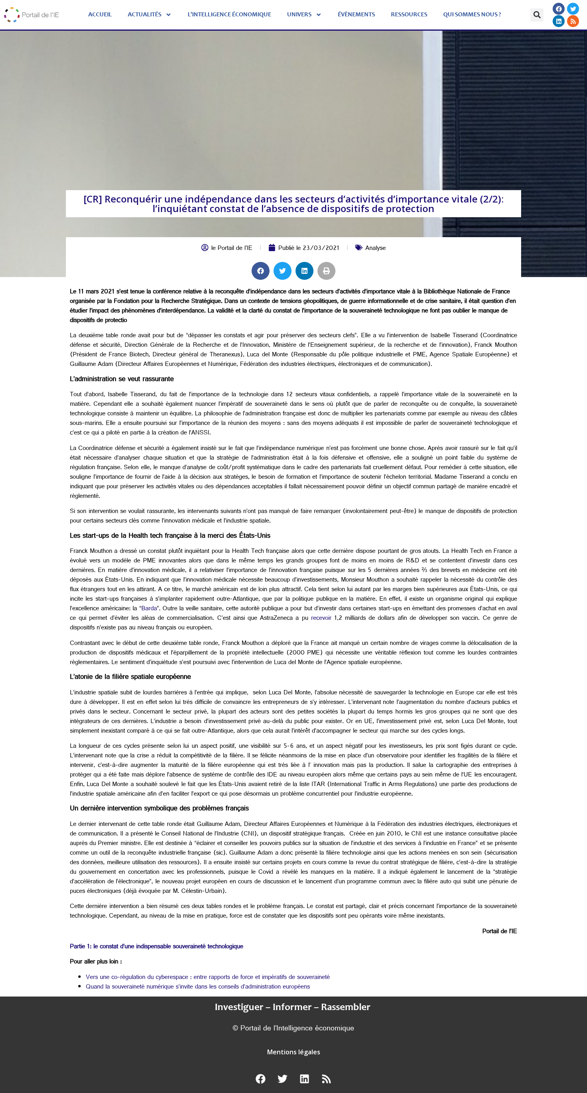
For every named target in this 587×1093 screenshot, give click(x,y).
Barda (149, 609)
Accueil (100, 15)
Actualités (144, 15)
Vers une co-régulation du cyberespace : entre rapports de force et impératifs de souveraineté (208, 978)
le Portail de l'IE (231, 249)
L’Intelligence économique (229, 15)
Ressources (409, 15)
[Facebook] (559, 9)
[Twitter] (573, 9)
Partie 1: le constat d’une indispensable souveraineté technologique (156, 947)
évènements (356, 15)
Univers (299, 15)
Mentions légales (293, 1052)
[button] (536, 15)
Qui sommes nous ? (472, 15)
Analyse (375, 249)
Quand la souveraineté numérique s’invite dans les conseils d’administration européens (198, 987)
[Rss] (573, 21)
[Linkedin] (559, 21)
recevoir (321, 619)
